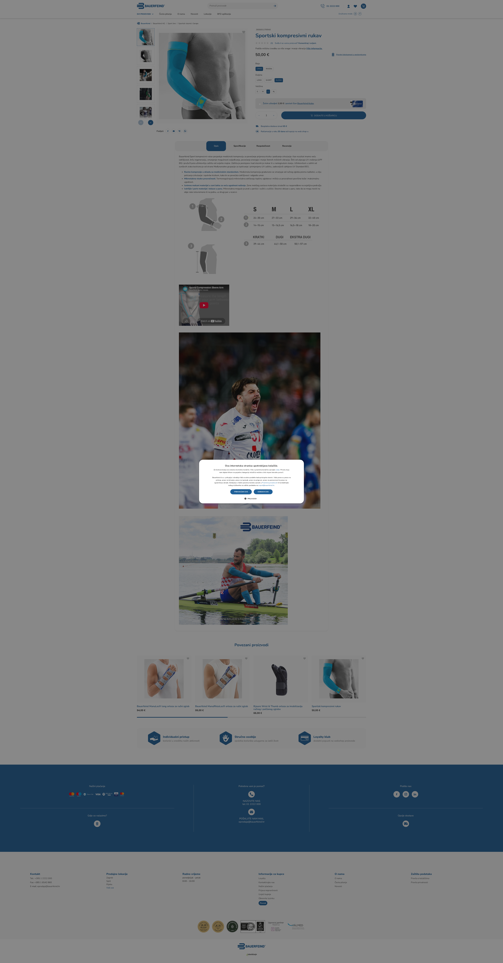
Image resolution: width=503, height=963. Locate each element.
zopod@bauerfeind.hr (266, 485)
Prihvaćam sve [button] (241, 492)
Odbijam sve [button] (263, 492)
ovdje (278, 470)
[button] (251, 498)
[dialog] (251, 481)
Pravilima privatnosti (269, 483)
